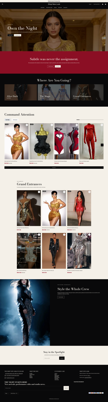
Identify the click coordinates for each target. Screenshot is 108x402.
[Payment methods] (5, 375)
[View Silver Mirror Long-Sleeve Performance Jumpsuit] (79, 251)
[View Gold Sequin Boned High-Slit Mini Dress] (29, 208)
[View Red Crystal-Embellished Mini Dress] (79, 208)
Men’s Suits (31, 376)
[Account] (102, 4)
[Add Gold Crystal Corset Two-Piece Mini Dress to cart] (27, 125)
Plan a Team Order (61, 297)
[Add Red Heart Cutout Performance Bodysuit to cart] (77, 125)
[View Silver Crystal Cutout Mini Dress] (29, 251)
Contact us (56, 373)
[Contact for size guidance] (5, 378)
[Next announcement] (103, 1)
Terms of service (57, 379)
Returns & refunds (57, 377)
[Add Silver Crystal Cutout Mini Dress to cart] (39, 235)
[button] (2, 4)
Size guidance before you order (10, 377)
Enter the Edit (10, 35)
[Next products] (102, 145)
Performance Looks (17, 35)
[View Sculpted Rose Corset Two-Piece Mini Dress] (41, 141)
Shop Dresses (58, 66)
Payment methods (57, 375)
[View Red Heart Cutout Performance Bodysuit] (66, 141)
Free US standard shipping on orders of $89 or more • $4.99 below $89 (14, 373)
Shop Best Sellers (9, 97)
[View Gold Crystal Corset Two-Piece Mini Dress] (16, 141)
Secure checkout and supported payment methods (12, 375)
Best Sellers (31, 373)
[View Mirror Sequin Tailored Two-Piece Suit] (54, 251)
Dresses (31, 375)
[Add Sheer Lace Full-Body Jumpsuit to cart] (102, 125)
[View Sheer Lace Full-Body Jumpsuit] (91, 141)
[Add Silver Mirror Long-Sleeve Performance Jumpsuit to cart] (89, 235)
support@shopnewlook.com (87, 377)
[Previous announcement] (4, 1)
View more (54, 167)
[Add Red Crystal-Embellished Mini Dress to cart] (89, 192)
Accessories (31, 377)
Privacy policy (56, 378)
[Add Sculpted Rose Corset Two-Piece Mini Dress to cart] (52, 125)
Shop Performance (50, 66)
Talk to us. (89, 375)
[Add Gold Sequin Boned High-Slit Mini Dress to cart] (39, 192)
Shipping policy (56, 376)
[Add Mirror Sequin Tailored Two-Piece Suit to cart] (64, 235)
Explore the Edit (75, 97)
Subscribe (61, 358)
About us (56, 374)
